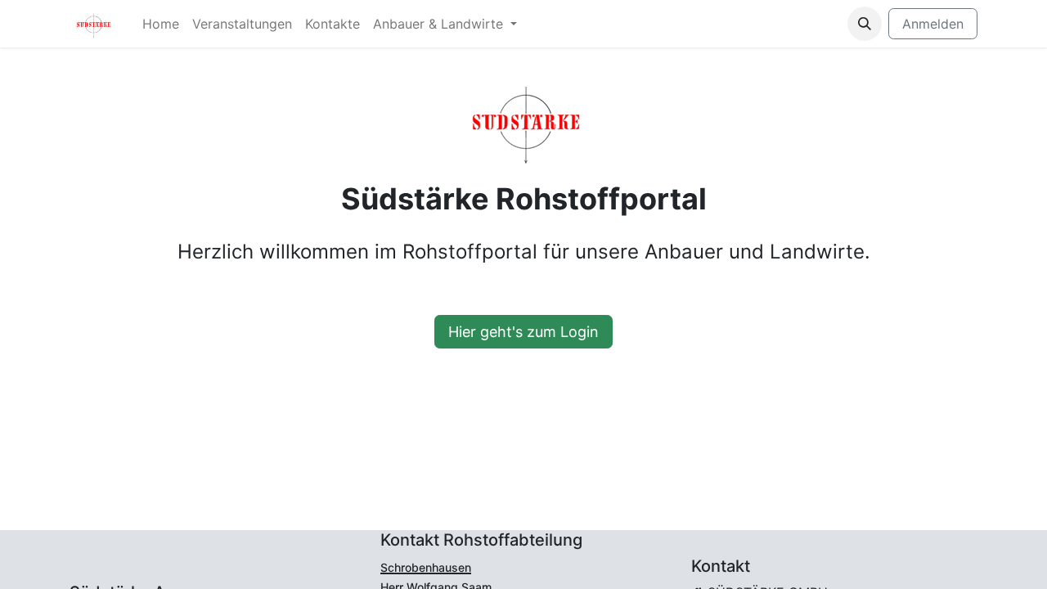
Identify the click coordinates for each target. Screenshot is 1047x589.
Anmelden (933, 24)
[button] (864, 24)
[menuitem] (161, 23)
